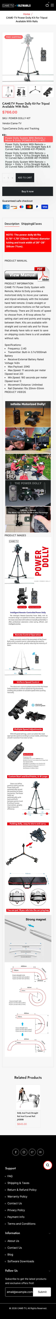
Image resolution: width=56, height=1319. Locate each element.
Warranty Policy (17, 1196)
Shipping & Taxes (18, 1183)
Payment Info (15, 1216)
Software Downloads (20, 1261)
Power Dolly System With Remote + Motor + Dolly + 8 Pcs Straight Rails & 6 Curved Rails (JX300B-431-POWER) (28, 147)
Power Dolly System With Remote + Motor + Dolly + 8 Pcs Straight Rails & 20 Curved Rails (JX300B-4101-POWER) (27, 164)
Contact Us (14, 1203)
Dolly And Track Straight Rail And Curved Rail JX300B (27, 1116)
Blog (10, 1254)
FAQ (10, 1176)
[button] (47, 1165)
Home (26, 14)
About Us (13, 1240)
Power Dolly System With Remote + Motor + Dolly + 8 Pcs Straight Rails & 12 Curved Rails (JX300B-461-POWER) (27, 155)
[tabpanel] (21, 92)
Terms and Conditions (21, 1223)
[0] (47, 6)
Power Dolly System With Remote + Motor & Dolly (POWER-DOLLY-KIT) (25, 139)
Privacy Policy (16, 1210)
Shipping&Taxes (31, 223)
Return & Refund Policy (22, 1189)
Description (12, 223)
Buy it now (28, 191)
